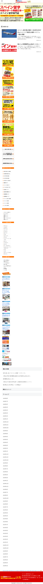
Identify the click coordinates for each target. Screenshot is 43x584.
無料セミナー (24, 570)
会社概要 (28, 570)
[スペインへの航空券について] (6, 190)
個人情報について (35, 570)
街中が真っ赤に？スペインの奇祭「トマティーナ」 (14, 373)
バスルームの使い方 (7, 212)
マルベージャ (6, 235)
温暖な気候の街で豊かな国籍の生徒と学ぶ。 (6, 315)
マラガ (5, 234)
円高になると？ (6, 261)
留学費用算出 (7, 570)
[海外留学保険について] (6, 192)
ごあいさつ (26, 570)
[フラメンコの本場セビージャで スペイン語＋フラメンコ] (8, 146)
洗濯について (6, 215)
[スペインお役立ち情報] (6, 199)
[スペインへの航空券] (8, 165)
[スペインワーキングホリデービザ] (6, 187)
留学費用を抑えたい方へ (8, 379)
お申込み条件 (33, 570)
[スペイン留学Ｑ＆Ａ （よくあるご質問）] (6, 206)
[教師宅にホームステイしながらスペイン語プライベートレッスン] (8, 135)
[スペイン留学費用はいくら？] (6, 174)
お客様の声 (10, 570)
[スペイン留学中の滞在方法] (6, 178)
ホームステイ (6, 213)
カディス (5, 241)
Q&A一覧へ (5, 264)
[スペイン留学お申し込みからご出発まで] (6, 181)
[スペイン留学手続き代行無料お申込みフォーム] (8, 160)
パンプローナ (6, 242)
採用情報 (5, 268)
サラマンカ (5, 228)
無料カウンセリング (13, 570)
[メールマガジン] (8, 97)
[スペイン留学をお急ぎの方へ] (8, 109)
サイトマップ (39, 570)
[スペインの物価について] (6, 203)
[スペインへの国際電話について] (6, 196)
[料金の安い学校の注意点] (6, 176)
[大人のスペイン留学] (8, 122)
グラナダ (5, 237)
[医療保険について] (6, 194)
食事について (6, 219)
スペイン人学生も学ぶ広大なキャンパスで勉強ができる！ (6, 327)
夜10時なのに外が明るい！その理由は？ (12, 384)
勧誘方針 (3, 355)
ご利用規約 (30, 570)
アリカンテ (5, 231)
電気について (6, 216)
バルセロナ (5, 227)
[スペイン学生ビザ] (6, 185)
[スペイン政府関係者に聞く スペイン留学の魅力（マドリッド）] (8, 155)
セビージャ (5, 232)
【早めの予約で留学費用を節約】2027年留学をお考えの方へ (16, 376)
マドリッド (5, 225)
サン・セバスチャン (7, 245)
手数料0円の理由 (4, 570)
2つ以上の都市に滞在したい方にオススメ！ (6, 279)
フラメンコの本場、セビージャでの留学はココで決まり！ (6, 304)
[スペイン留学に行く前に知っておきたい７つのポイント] (6, 172)
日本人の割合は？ (7, 260)
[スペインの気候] (6, 201)
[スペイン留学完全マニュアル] (8, 78)
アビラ (5, 249)
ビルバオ (5, 244)
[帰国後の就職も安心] (6, 183)
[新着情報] (8, 151)
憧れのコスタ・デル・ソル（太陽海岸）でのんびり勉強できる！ (6, 292)
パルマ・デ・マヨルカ (7, 252)
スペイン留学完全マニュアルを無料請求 (18, 570)
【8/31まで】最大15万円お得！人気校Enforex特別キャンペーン (17, 381)
